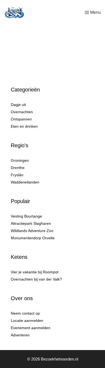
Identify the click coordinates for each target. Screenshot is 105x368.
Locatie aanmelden (27, 320)
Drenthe (17, 167)
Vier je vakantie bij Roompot (34, 272)
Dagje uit (18, 104)
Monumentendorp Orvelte (33, 238)
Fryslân (17, 175)
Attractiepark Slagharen (31, 223)
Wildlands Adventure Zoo (32, 231)
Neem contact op (25, 313)
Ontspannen (21, 119)
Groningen (20, 160)
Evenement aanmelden (30, 328)
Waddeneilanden (25, 182)
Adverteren (20, 335)
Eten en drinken (24, 126)
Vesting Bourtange (26, 216)
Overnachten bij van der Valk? (36, 279)
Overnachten (22, 112)
